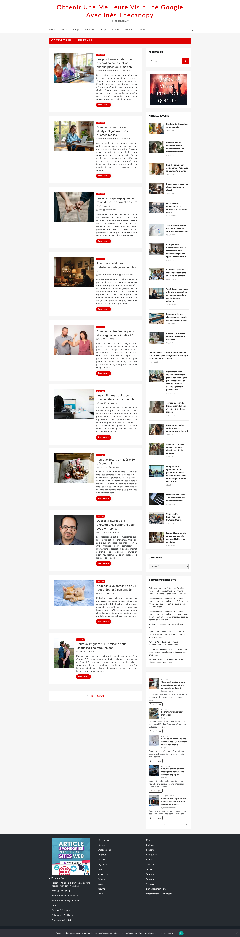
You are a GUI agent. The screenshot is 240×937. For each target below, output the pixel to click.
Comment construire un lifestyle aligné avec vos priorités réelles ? (112, 131)
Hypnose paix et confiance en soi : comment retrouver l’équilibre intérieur (175, 147)
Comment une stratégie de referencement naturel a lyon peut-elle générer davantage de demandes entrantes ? (168, 355)
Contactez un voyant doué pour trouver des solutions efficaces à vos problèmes (168, 652)
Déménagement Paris (156, 889)
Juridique (102, 855)
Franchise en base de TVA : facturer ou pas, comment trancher (176, 498)
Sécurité (101, 889)
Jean (80, 651)
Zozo (100, 210)
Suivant (100, 696)
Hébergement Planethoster (159, 893)
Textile (149, 869)
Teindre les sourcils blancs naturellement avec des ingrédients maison (176, 407)
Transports (151, 879)
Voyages (103, 29)
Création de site (105, 850)
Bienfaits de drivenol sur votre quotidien (177, 125)
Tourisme (150, 874)
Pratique (76, 29)
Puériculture (152, 855)
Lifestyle (100, 55)
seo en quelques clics (158, 659)
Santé (149, 859)
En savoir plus (155, 704)
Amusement (103, 874)
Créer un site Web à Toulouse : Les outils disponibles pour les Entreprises (168, 604)
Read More (102, 105)
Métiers (165, 709)
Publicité (150, 850)
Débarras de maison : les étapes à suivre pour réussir (177, 187)
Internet (116, 29)
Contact (142, 29)
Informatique (104, 840)
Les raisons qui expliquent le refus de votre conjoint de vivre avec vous (117, 202)
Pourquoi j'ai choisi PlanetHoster (67, 883)
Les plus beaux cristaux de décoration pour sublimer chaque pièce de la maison (114, 63)
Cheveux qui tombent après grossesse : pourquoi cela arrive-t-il (177, 428)
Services (150, 864)
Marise (100, 403)
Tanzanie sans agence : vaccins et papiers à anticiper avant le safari (177, 228)
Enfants (101, 879)
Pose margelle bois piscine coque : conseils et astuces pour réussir (177, 317)
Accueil (52, 29)
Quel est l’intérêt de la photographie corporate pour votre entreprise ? (116, 524)
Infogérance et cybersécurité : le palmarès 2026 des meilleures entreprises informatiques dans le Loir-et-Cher (176, 474)
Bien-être (128, 29)
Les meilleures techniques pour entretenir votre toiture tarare (176, 208)
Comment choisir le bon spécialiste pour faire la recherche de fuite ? (173, 685)
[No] (237, 933)
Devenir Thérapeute (61, 910)
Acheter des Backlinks (62, 915)
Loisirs (101, 869)
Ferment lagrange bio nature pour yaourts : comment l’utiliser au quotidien (176, 537)
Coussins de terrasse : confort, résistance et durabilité (176, 336)
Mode (149, 840)
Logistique (102, 864)
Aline (100, 532)
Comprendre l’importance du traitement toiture (174, 517)
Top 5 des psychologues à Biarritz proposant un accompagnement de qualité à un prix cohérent (177, 295)
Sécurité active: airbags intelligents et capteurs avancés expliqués (172, 772)
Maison (63, 29)
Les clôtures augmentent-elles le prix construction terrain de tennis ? (174, 801)
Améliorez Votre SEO (62, 920)
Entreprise (89, 29)
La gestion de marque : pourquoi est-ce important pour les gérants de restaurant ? (169, 617)
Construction (168, 796)
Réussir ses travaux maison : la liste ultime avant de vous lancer (176, 273)
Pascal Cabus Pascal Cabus (108, 71)
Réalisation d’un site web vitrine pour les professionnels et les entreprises (167, 634)
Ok (181, 933)
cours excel (154, 649)
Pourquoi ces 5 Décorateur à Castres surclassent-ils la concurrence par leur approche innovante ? (176, 251)
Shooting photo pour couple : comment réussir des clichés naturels (175, 448)
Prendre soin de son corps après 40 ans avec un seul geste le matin (177, 168)
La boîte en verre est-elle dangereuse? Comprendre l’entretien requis (174, 742)
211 (165, 824)
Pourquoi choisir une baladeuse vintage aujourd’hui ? (116, 267)
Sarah (100, 467)
